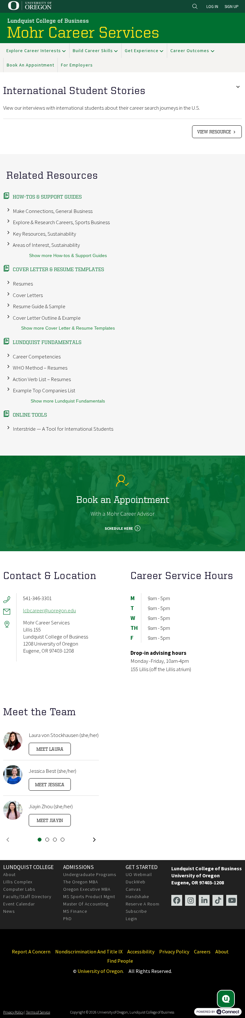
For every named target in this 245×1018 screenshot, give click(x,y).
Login (131, 918)
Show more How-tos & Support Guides (68, 255)
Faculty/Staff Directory (27, 896)
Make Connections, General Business (53, 211)
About (9, 874)
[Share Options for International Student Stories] (238, 87)
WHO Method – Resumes (40, 367)
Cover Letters (28, 295)
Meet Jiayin (50, 820)
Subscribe (136, 911)
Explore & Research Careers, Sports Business (61, 222)
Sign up (232, 6)
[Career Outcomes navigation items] (213, 50)
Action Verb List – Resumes (42, 379)
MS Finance (75, 911)
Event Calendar (19, 904)
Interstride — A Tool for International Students (63, 428)
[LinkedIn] (204, 900)
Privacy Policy (174, 952)
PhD (67, 918)
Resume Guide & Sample (39, 306)
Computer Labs (19, 889)
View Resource (214, 131)
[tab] (39, 840)
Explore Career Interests (33, 50)
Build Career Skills (93, 50)
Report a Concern (31, 952)
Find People (120, 961)
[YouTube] (231, 900)
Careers (202, 952)
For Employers (77, 65)
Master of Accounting (85, 904)
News (9, 911)
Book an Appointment (30, 65)
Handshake (137, 896)
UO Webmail (139, 874)
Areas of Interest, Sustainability (46, 244)
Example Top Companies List (44, 390)
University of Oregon (100, 971)
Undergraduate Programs (89, 874)
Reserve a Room (143, 904)
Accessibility (140, 952)
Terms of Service (38, 1012)
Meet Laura (49, 749)
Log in (212, 6)
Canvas (133, 889)
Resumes (23, 283)
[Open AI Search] (226, 999)
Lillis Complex (18, 882)
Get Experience (142, 50)
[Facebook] (176, 900)
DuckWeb (135, 882)
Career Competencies (37, 356)
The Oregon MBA (80, 882)
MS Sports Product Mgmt (89, 896)
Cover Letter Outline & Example (47, 317)
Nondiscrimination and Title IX (88, 952)
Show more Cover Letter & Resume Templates (68, 328)
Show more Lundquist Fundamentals (68, 401)
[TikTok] (217, 900)
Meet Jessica (49, 784)
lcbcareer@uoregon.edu (49, 610)
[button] (7, 839)
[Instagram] (190, 900)
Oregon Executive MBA (86, 889)
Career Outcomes (189, 50)
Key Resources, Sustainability (44, 233)
